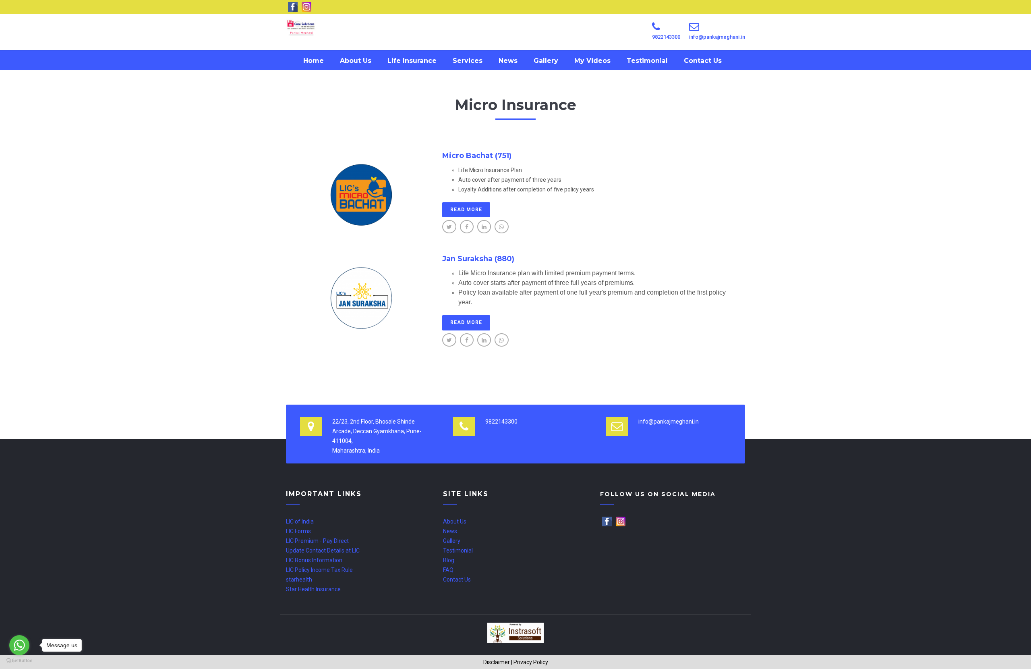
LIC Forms (298, 531)
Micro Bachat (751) (476, 155)
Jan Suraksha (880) (478, 258)
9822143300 (666, 37)
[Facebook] (607, 521)
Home (313, 60)
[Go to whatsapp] (19, 645)
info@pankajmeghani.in (717, 37)
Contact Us (703, 60)
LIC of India (300, 521)
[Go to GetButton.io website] (19, 660)
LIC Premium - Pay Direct (317, 541)
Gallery (546, 60)
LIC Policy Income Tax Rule (319, 570)
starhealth (299, 579)
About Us (355, 60)
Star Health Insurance (313, 589)
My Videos (592, 60)
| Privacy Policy (529, 662)
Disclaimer (496, 662)
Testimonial (647, 60)
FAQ (448, 570)
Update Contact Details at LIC (323, 550)
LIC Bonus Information (314, 560)
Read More (466, 209)
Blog (448, 560)
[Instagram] (621, 521)
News (508, 60)
